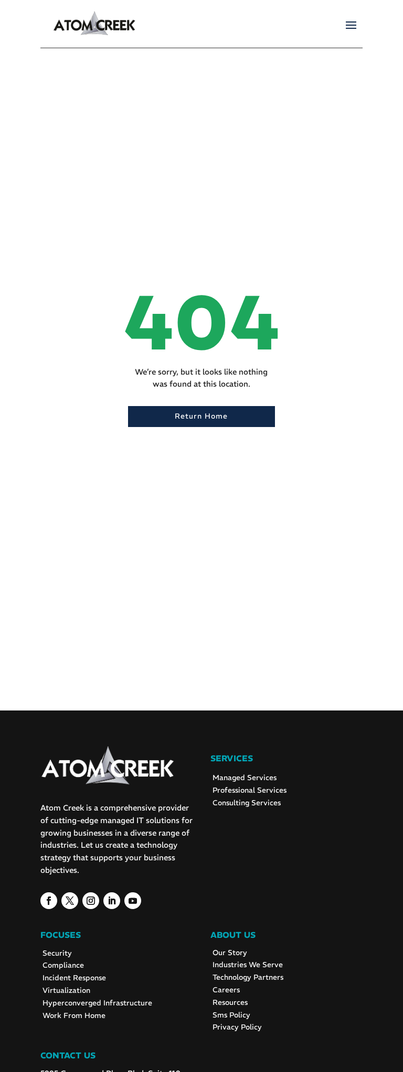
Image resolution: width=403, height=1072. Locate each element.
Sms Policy (231, 1015)
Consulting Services (247, 802)
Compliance (63, 965)
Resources (230, 1002)
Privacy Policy (237, 1027)
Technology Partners (248, 977)
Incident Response (74, 977)
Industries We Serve (248, 964)
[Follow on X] (69, 900)
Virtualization (66, 990)
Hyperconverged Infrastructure (97, 1003)
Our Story (230, 952)
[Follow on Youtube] (132, 900)
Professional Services (250, 790)
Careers (226, 989)
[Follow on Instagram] (90, 900)
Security (57, 953)
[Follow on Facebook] (48, 900)
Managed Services (245, 777)
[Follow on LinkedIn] (111, 900)
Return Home (201, 416)
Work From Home (74, 1015)
